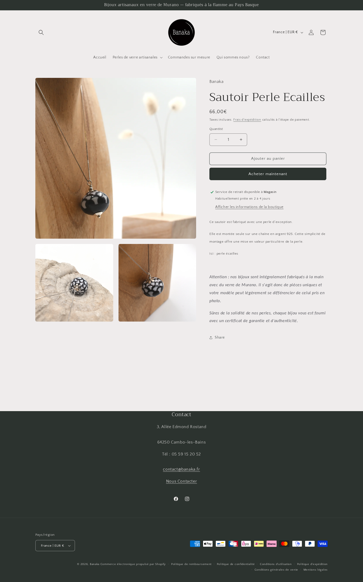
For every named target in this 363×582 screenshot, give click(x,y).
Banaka (94, 564)
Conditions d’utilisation (276, 564)
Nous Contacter (181, 481)
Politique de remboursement (191, 564)
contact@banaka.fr (181, 469)
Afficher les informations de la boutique (249, 207)
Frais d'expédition (247, 119)
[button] (41, 32)
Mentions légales (315, 569)
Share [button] (220, 337)
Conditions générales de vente (276, 569)
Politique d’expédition (312, 564)
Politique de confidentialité (236, 564)
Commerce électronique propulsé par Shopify (133, 564)
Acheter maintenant (267, 174)
